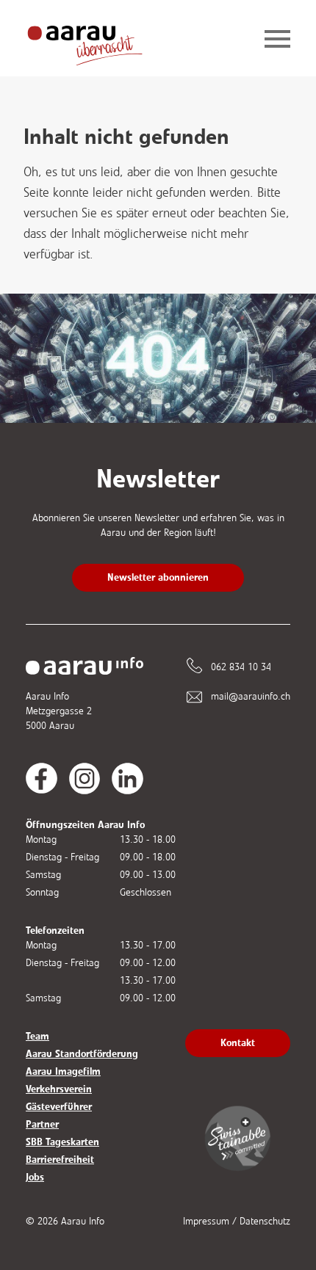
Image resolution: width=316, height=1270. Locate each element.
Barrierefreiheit (60, 1159)
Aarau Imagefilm (63, 1071)
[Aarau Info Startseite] (96, 40)
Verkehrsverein (59, 1089)
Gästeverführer (59, 1106)
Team (37, 1036)
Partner (42, 1124)
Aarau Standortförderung (82, 1054)
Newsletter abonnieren (158, 577)
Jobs (35, 1177)
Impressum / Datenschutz (236, 1221)
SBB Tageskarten (62, 1142)
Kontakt (237, 1043)
